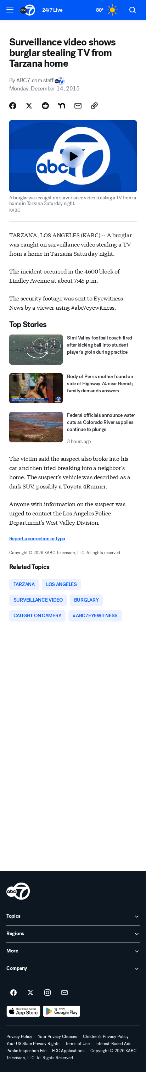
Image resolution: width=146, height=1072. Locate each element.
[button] (9, 9)
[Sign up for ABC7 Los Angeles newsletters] (64, 993)
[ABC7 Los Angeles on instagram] (47, 993)
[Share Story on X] (29, 106)
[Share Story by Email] (78, 106)
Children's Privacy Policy (106, 1036)
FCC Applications (68, 1051)
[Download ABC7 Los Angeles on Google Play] (61, 1011)
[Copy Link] (94, 106)
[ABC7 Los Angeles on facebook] (13, 993)
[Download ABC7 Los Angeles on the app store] (23, 1011)
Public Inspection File (26, 1051)
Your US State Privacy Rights (33, 1043)
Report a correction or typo (37, 538)
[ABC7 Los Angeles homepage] (27, 10)
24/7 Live (52, 10)
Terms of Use (77, 1043)
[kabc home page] (18, 891)
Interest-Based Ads (113, 1043)
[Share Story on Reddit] (45, 106)
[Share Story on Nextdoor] (62, 106)
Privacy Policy (19, 1036)
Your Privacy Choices (57, 1036)
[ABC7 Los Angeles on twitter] (30, 993)
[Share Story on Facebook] (13, 106)
